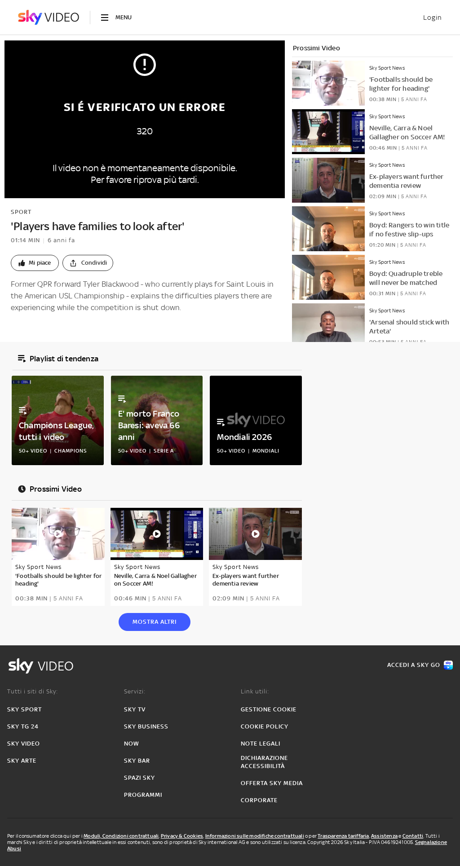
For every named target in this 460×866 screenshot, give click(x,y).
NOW (131, 743)
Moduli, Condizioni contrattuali (121, 836)
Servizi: (135, 691)
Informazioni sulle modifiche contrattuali (254, 836)
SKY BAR (137, 760)
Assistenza (384, 836)
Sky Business (146, 726)
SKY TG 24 (23, 726)
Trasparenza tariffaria (343, 836)
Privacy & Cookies (182, 836)
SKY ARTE (21, 760)
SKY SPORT (24, 709)
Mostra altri (155, 621)
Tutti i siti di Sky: (32, 691)
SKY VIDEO (23, 743)
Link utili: (255, 691)
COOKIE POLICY (264, 726)
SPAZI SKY (139, 777)
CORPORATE (259, 800)
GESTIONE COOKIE (268, 709)
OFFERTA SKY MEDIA (272, 783)
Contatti (413, 836)
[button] (35, 263)
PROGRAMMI (143, 794)
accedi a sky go (413, 665)
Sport (21, 212)
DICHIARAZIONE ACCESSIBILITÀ (264, 762)
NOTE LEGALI (260, 743)
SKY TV (135, 709)
